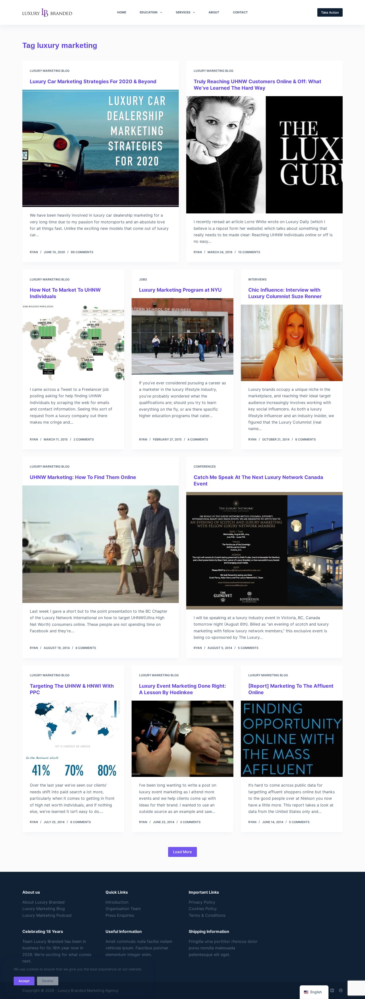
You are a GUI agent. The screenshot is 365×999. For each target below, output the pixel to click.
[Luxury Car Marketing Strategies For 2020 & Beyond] (100, 148)
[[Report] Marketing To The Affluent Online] (292, 739)
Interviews (257, 279)
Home (121, 12)
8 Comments (85, 648)
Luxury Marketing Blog (50, 71)
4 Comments (197, 439)
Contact (240, 12)
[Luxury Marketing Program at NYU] (182, 336)
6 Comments (305, 439)
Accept (24, 981)
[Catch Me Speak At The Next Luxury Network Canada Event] (264, 550)
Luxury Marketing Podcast (47, 915)
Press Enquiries (120, 915)
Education (148, 12)
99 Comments (82, 252)
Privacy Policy (202, 902)
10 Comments (249, 252)
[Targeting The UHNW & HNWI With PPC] (73, 739)
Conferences (205, 466)
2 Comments (83, 439)
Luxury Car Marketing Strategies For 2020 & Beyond (93, 81)
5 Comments (248, 648)
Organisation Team (123, 908)
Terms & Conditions (207, 915)
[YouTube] (332, 990)
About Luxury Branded (43, 902)
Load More (182, 851)
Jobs (143, 279)
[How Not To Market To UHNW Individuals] (73, 343)
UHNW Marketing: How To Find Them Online (83, 477)
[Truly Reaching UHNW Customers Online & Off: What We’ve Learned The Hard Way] (264, 155)
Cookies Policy (203, 908)
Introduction (117, 902)
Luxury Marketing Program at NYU (180, 290)
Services (183, 12)
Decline (47, 981)
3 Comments (190, 822)
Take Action (330, 12)
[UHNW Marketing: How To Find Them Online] (100, 544)
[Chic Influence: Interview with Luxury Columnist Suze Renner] (292, 343)
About (214, 12)
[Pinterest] (341, 990)
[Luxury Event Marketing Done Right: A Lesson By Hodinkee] (182, 739)
